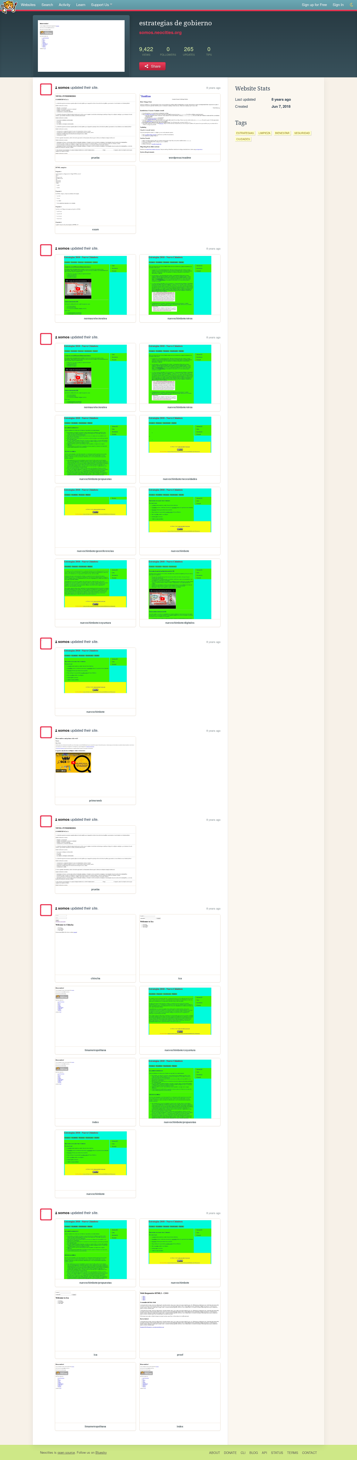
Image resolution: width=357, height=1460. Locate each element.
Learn (80, 4)
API (264, 1452)
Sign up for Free (314, 4)
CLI (243, 1452)
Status (277, 1452)
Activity (64, 4)
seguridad (302, 133)
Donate (230, 1452)
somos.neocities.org (160, 32)
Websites (28, 4)
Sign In (338, 4)
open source (66, 1452)
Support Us (100, 4)
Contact (309, 1452)
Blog (253, 1452)
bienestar (282, 133)
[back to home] (9, 6)
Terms (292, 1452)
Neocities (46, 1452)
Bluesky (101, 1452)
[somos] (46, 89)
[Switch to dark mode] (352, 4)
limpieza (264, 133)
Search (47, 4)
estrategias (245, 133)
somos (63, 87)
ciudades (243, 139)
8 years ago (213, 88)
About (214, 1452)
